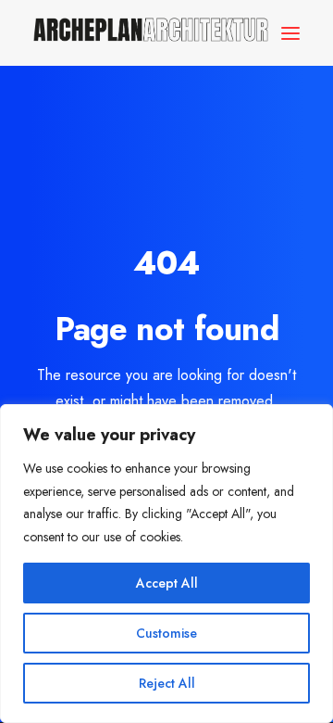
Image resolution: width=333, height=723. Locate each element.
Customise (166, 633)
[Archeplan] (150, 33)
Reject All (167, 683)
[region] (166, 563)
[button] (290, 33)
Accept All (167, 583)
